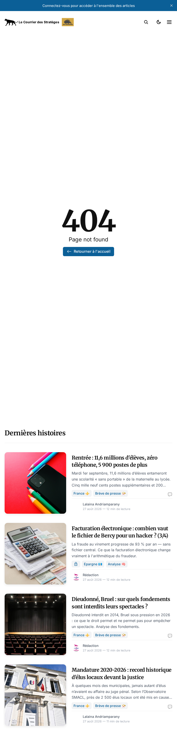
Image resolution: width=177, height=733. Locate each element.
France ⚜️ (81, 493)
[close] (171, 5)
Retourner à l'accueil (92, 251)
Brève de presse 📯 (110, 493)
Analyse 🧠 (117, 564)
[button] (146, 22)
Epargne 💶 (93, 564)
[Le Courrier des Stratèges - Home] (46, 22)
